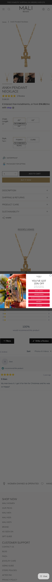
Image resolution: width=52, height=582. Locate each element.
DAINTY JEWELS (39, 290)
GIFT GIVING (39, 305)
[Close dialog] (50, 275)
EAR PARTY (39, 301)
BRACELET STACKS (39, 294)
